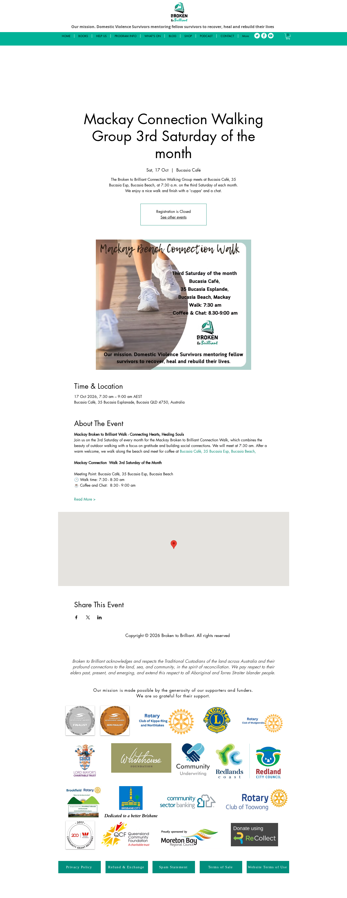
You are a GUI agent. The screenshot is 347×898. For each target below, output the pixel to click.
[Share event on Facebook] (76, 617)
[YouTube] (271, 35)
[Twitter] (257, 35)
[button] (288, 36)
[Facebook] (264, 35)
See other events (173, 217)
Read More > (85, 499)
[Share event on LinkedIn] (99, 617)
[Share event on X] (88, 617)
